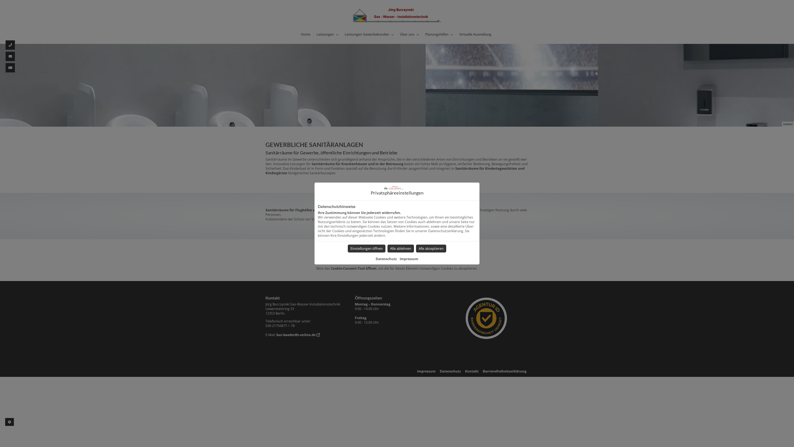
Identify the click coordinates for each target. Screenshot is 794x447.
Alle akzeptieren (431, 248)
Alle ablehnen (400, 248)
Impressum (409, 259)
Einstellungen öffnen (366, 248)
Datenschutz (386, 259)
